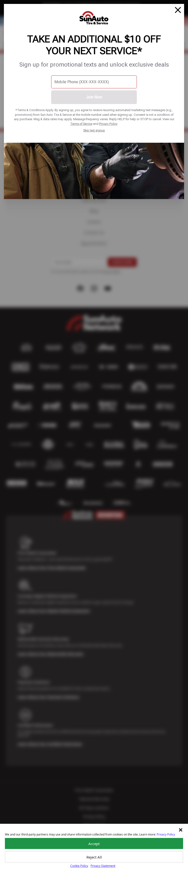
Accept (94, 843)
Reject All (94, 857)
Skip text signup (94, 130)
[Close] (178, 10)
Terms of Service (81, 124)
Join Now (94, 97)
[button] (180, 829)
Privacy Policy (108, 124)
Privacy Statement (103, 866)
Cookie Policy (79, 866)
